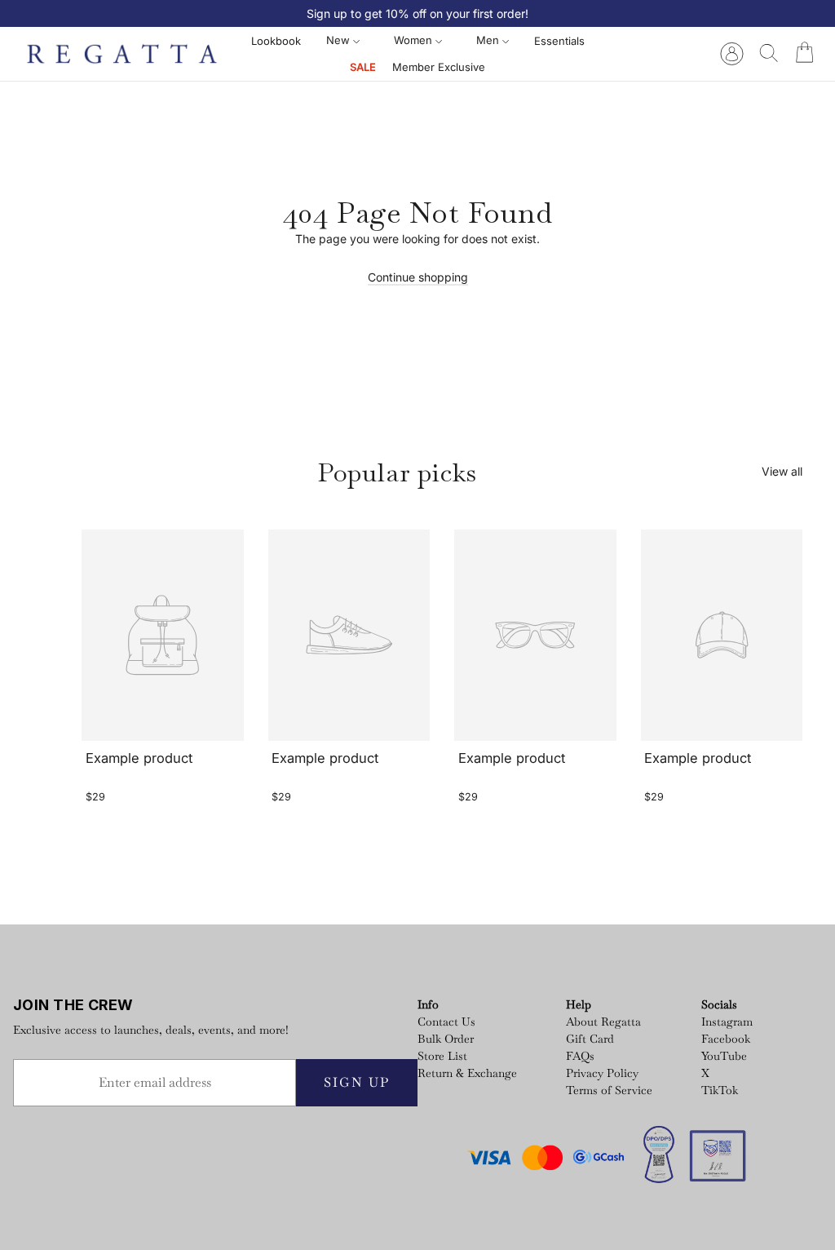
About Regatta (603, 1021)
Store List (442, 1055)
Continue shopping (418, 277)
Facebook (725, 1038)
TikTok (719, 1090)
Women (414, 40)
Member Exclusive (438, 66)
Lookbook (276, 40)
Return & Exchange (467, 1073)
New (339, 40)
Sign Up (357, 1082)
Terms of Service (609, 1090)
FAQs (580, 1055)
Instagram (727, 1021)
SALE (363, 66)
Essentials (559, 40)
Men (489, 40)
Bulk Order (446, 1038)
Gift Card (590, 1038)
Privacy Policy (602, 1073)
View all (782, 471)
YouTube (724, 1055)
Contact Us (446, 1021)
